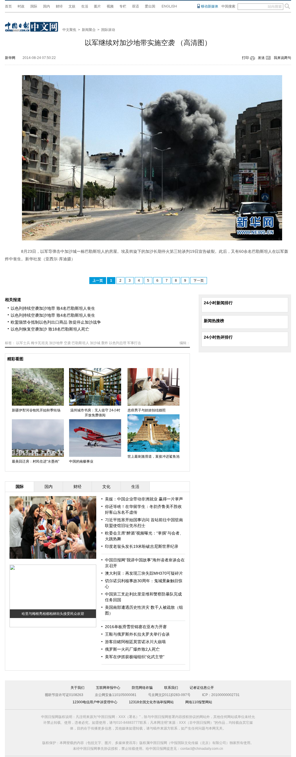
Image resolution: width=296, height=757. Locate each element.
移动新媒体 (209, 6)
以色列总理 (117, 343)
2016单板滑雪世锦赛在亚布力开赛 (136, 626)
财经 (59, 6)
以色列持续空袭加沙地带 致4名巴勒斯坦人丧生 (53, 308)
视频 (110, 6)
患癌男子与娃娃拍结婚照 (146, 410)
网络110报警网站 (198, 702)
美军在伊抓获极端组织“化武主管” (134, 656)
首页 (8, 6)
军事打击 (134, 343)
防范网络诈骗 (142, 688)
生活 (84, 6)
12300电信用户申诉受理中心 (95, 702)
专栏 (122, 6)
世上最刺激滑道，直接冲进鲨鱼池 (153, 456)
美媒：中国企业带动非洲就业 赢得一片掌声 (144, 499)
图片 (97, 6)
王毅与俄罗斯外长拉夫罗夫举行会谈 (137, 634)
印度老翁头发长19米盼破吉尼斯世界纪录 (141, 546)
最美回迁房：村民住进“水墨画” (35, 461)
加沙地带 (56, 343)
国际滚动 (108, 30)
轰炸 (104, 343)
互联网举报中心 (108, 688)
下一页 (198, 281)
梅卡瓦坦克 (39, 343)
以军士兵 (23, 343)
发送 (261, 58)
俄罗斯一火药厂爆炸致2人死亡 (132, 649)
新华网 (10, 58)
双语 (135, 6)
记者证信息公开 (202, 688)
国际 (33, 6)
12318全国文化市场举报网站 (151, 702)
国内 (46, 6)
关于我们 (77, 688)
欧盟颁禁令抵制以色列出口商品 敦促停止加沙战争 (56, 322)
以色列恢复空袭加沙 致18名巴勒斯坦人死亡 (50, 329)
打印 (245, 58)
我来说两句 (282, 58)
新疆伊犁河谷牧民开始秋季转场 (36, 410)
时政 (21, 6)
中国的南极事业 (81, 461)
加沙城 (95, 343)
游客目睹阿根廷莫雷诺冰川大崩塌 (135, 641)
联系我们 (171, 688)
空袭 (67, 343)
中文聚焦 (69, 30)
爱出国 (150, 6)
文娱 (72, 6)
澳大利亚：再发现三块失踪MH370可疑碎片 (144, 573)
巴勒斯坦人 (80, 343)
